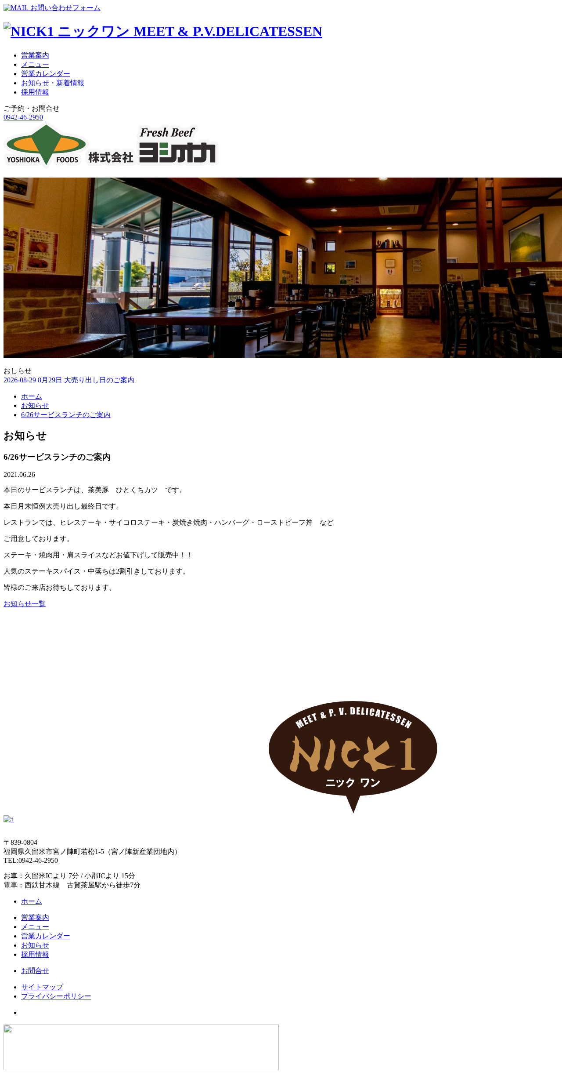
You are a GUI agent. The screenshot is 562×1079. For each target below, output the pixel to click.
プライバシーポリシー (56, 996)
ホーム (31, 396)
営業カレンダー (45, 73)
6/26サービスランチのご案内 (66, 414)
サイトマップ (42, 987)
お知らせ (35, 405)
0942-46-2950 (23, 117)
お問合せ (35, 970)
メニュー (35, 64)
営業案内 (35, 55)
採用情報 (35, 92)
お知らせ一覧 (25, 603)
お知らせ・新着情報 (52, 83)
